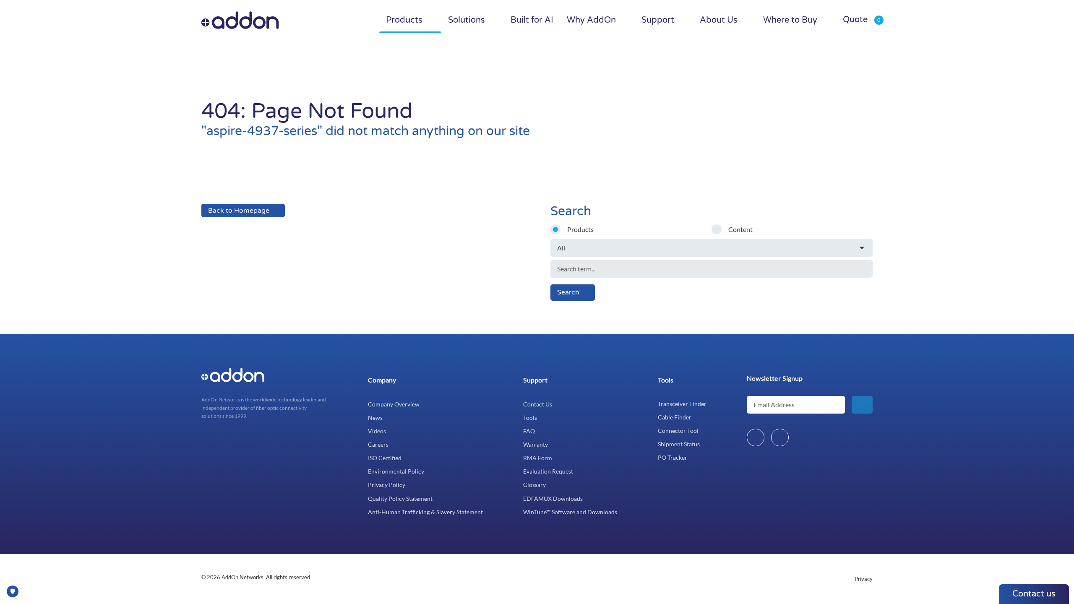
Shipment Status (679, 444)
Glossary (534, 484)
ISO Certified (384, 457)
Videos (377, 431)
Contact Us (537, 404)
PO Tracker (672, 457)
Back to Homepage (238, 210)
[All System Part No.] (711, 248)
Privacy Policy (386, 484)
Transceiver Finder (682, 403)
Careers (378, 444)
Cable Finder (674, 417)
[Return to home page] (257, 20)
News (375, 417)
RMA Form (537, 457)
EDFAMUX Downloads (553, 498)
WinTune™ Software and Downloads (570, 511)
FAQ (529, 431)
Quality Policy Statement (400, 498)
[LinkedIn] (755, 437)
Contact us (1034, 594)
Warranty (535, 444)
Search (568, 292)
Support (535, 380)
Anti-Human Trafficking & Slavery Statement (425, 511)
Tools (530, 417)
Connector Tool (678, 430)
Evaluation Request (548, 471)
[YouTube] (780, 437)
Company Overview (394, 404)
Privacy (864, 578)
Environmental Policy (396, 471)
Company (382, 380)
